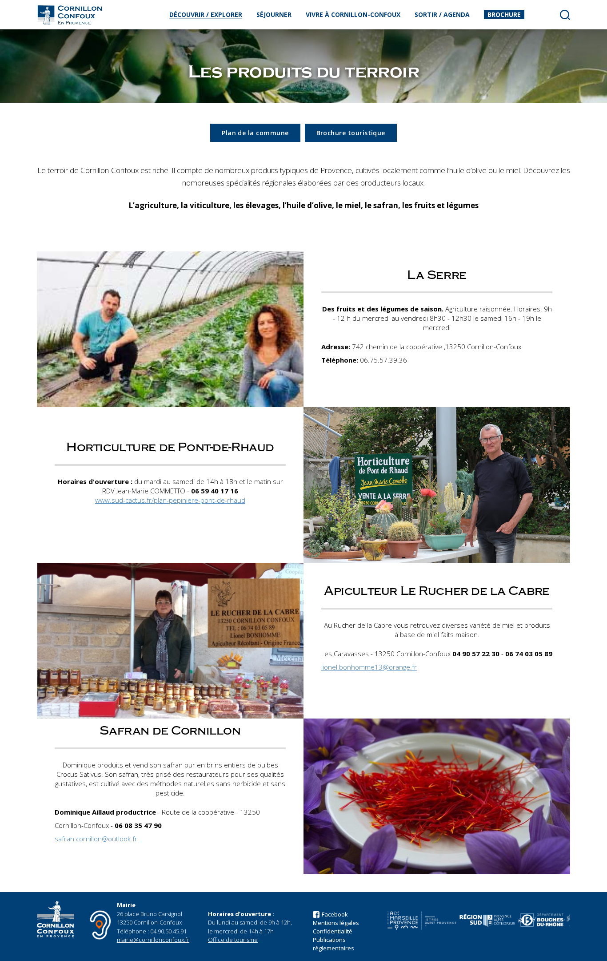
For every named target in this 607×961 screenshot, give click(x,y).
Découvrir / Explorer (205, 14)
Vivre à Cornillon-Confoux (353, 14)
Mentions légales (336, 923)
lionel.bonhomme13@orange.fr (369, 666)
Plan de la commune (255, 133)
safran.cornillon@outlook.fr (96, 838)
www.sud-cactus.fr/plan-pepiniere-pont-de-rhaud (170, 500)
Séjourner (274, 14)
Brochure (504, 14)
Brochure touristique (350, 133)
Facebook (335, 914)
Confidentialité (332, 931)
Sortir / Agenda (442, 14)
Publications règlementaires (333, 944)
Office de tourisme (233, 940)
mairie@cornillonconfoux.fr (153, 940)
